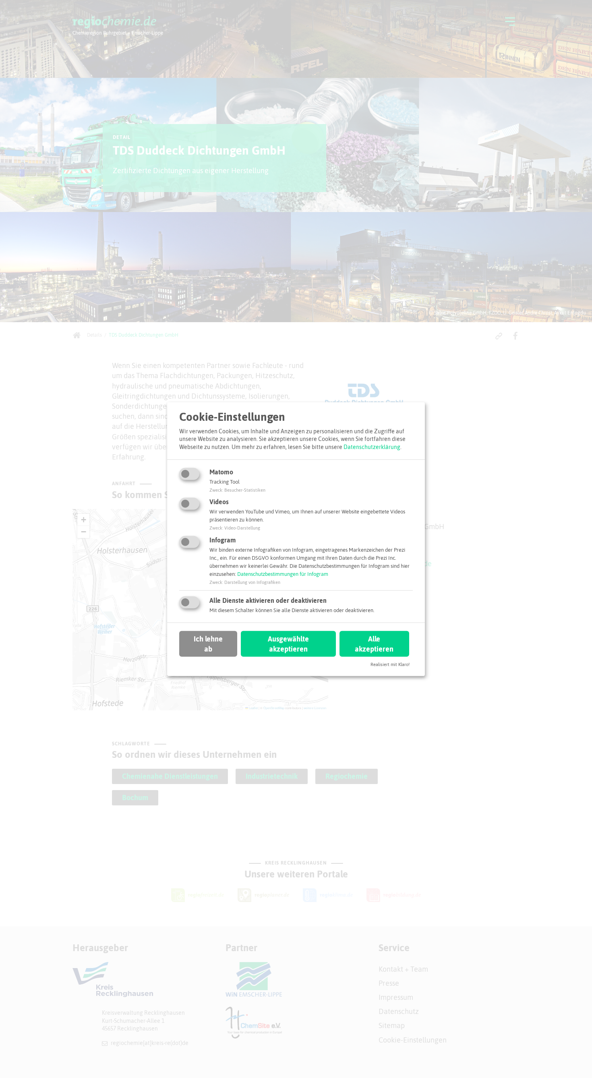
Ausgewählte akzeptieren (288, 644)
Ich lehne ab (208, 644)
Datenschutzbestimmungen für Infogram (282, 574)
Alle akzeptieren (374, 644)
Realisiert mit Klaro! (390, 664)
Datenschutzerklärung (372, 447)
